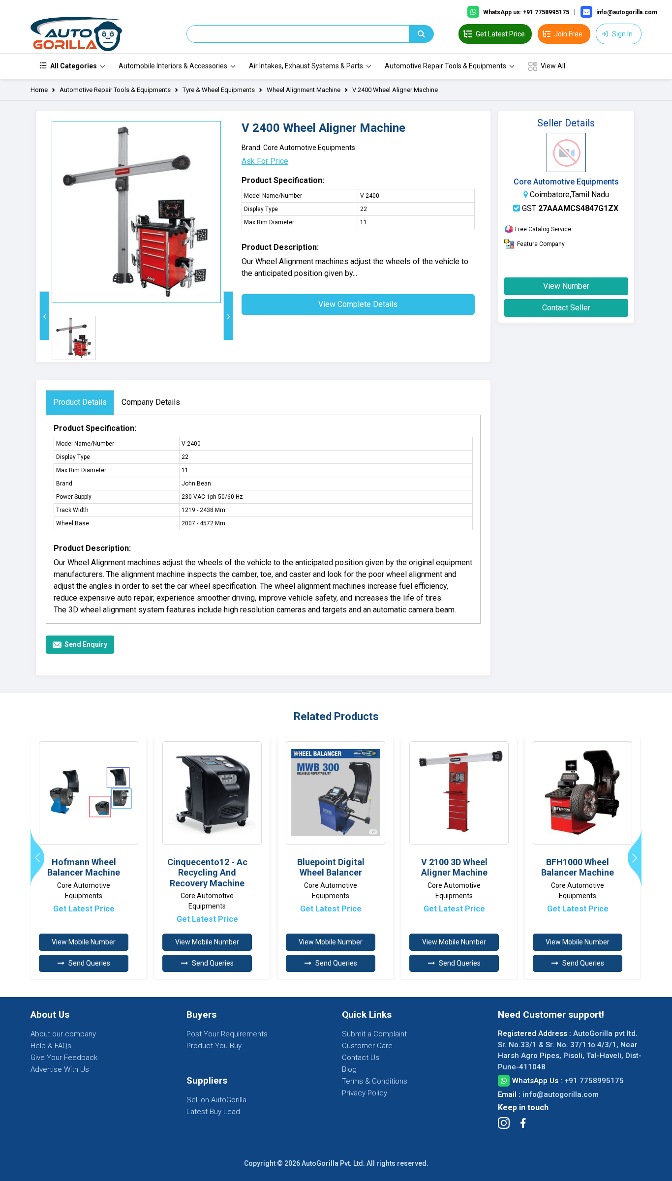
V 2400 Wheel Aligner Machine (395, 89)
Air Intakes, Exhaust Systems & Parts (306, 66)
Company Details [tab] (151, 402)
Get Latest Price (84, 908)
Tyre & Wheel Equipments (219, 89)
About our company (63, 1034)
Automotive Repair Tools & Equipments (445, 66)
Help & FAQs (51, 1045)
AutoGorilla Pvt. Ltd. (333, 1163)
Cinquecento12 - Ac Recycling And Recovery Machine (207, 872)
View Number (566, 286)
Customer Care (367, 1045)
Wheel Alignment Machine (303, 89)
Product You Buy (214, 1045)
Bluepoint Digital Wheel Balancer (331, 867)
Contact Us (360, 1057)
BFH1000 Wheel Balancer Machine (577, 867)
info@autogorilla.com (560, 1094)
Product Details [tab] (80, 402)
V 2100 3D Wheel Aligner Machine (454, 867)
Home (39, 89)
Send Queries (89, 963)
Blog (349, 1069)
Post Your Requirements (227, 1034)
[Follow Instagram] (504, 1123)
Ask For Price (265, 161)
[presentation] (44, 315)
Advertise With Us (60, 1069)
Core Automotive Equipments (566, 181)
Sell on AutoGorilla (216, 1099)
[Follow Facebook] (523, 1123)
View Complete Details (357, 304)
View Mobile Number (84, 942)
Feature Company (541, 244)
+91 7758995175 (594, 1080)
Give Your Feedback (64, 1057)
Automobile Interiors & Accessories (173, 66)
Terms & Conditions (374, 1081)
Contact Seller (566, 307)
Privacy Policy (364, 1093)
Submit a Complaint (374, 1034)
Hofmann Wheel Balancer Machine (83, 867)
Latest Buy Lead (213, 1111)
